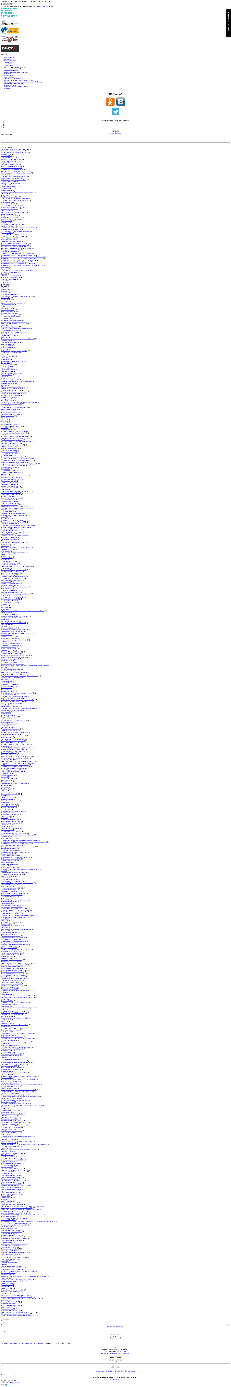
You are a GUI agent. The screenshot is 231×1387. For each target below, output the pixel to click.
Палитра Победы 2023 (8, 1019)
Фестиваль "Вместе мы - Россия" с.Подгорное (15, 616)
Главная (39, 6)
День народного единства (9, 313)
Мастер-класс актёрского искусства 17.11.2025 (15, 1295)
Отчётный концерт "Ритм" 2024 (10, 1127)
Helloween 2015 (5, 469)
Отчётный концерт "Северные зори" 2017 (14, 597)
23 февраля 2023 (6, 992)
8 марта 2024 (5, 1108)
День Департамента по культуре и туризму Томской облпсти (19, 676)
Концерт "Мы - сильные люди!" (10, 1194)
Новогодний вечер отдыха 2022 (10, 250)
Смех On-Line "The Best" (8, 446)
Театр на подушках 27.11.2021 (10, 954)
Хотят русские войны (7, 416)
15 (112, 1371)
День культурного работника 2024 (11, 1114)
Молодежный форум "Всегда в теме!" (12, 445)
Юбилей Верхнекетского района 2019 (12, 821)
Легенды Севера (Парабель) (9, 448)
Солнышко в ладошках (8, 501)
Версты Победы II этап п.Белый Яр (12, 966)
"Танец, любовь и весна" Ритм (10, 414)
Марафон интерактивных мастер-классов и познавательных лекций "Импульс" (25, 1276)
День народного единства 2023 (10, 1069)
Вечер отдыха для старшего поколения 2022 (14, 246)
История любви (5, 298)
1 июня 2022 (4, 193)
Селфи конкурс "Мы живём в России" (12, 881)
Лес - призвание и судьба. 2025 (10, 1249)
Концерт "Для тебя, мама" (9, 836)
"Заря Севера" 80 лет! (7, 1256)
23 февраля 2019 (6, 773)
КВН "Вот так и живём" (8, 510)
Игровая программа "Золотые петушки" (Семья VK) (17, 460)
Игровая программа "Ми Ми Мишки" (12, 811)
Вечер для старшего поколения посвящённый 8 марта (17, 339)
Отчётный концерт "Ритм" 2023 (10, 1014)
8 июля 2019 (4, 818)
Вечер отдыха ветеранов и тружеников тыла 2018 (16, 701)
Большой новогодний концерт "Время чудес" (15, 245)
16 (113, 1371)
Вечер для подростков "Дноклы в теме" (13, 224)
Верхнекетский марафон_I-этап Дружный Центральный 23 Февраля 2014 (23, 257)
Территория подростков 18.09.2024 (11, 1182)
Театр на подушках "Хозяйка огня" (11, 960)
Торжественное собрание (8, 804)
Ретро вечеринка (6, 489)
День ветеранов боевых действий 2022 (13, 207)
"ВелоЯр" (4, 718)
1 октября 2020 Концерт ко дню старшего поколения (17, 883)
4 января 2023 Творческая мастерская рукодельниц (16, 253)
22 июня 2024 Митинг (8, 1156)
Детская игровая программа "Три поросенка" (15, 431)
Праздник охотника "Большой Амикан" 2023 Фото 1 (17, 996)
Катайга (3, 282)
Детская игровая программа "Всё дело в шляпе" (15, 744)
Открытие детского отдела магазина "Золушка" (15, 910)
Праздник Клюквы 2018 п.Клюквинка (12, 739)
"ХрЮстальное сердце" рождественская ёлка (15, 765)
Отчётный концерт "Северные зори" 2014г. (14, 351)
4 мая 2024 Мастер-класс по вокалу (11, 1131)
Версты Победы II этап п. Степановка (12, 972)
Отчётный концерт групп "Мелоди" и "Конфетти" (16, 1038)
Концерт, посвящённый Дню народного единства (16, 1279)
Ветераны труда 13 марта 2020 (10, 867)
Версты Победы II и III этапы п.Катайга (13, 973)
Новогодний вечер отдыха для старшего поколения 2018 (18, 761)
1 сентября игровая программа (10, 643)
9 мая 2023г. (4, 1021)
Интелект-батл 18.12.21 (8, 958)
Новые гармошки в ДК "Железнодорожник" (14, 872)
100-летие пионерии (7, 188)
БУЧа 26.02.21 (5, 898)
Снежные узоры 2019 (7, 775)
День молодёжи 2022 (7, 202)
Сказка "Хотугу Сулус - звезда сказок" (12, 236)
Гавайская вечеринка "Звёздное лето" (12, 631)
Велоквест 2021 (5, 931)
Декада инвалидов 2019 (8, 838)
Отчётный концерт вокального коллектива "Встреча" (17, 508)
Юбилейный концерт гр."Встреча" (11, 580)
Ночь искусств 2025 (7, 1283)
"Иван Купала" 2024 (7, 1167)
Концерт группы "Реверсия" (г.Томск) (12, 1268)
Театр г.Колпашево (6, 782)
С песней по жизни (7, 824)
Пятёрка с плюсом (6, 1107)
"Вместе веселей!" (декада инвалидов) (12, 664)
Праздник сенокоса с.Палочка (10, 734)
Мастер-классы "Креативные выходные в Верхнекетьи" (18, 1061)
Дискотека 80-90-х (6, 375)
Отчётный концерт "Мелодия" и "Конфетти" (14, 200)
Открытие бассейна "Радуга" (10, 330)
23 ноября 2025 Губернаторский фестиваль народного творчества (21, 1298)
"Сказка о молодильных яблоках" (11, 571)
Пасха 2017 (4, 595)
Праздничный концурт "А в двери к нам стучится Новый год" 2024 (22, 1206)
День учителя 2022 (6, 221)
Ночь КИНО (5, 641)
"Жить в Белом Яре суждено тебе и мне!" (13, 532)
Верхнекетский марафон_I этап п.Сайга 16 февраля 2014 (18, 260)
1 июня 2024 (4, 1148)
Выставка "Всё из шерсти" (9, 901)
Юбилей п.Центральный (8, 537)
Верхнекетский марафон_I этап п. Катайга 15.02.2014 (17, 255)
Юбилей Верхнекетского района (11, 1163)
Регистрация (50, 6)
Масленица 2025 (6, 1226)
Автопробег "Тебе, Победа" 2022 (11, 183)
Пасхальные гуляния (7, 511)
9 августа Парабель (7, 366)
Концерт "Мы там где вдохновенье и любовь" (15, 908)
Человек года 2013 (6, 344)
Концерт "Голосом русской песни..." (12, 1081)
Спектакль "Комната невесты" (10, 342)
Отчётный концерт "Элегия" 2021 (11, 925)
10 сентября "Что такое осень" (10, 645)
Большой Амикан (6, 688)
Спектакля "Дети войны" (8, 1247)
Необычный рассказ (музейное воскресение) (14, 476)
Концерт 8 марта (6, 340)
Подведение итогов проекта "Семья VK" (13, 506)
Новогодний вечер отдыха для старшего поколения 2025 (18, 1315)
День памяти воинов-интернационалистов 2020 (15, 857)
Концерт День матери (7, 886)
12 (106, 1371)
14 (110, 1371)
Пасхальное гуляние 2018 (9, 694)
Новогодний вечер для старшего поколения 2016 (16, 566)
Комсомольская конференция (10, 315)
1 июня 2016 (4, 517)
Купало (3, 725)
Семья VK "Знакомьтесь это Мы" (11, 472)
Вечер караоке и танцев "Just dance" (12, 1067)
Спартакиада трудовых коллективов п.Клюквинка (16, 296)
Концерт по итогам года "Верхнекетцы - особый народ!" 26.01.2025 (22, 1214)
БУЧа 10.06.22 (5, 195)
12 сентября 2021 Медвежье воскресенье (13, 941)
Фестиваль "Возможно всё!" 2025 (11, 1235)
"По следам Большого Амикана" (11, 831)
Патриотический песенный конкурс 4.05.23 (14, 1018)
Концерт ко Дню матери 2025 (10, 1302)
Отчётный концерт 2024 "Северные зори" (14, 1126)
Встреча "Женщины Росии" (9, 1086)
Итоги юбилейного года (8, 575)
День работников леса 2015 (9, 452)
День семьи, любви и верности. (10, 936)
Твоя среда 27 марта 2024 (8, 1115)
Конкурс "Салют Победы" (9, 181)
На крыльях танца (6, 299)
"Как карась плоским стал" (9, 946)
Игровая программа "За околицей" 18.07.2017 (15, 629)
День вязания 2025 (6, 1286)
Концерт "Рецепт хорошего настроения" (13, 576)
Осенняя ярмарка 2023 (8, 1052)
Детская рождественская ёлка (10, 395)
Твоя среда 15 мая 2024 (8, 1139)
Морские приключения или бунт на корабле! (14, 732)
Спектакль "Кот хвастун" (8, 889)
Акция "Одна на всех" (8, 411)
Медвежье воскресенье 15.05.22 (10, 186)
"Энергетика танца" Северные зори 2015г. (14, 407)
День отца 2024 (5, 1196)
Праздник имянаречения (8, 523)
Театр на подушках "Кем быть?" (11, 157)
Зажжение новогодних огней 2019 (11, 845)
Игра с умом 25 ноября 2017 (9, 662)
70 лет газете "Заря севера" (9, 450)
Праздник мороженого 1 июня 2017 (12, 618)
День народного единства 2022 (10, 229)
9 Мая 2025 (4, 1261)
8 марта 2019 (5, 777)
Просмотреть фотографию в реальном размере (115, 1353)
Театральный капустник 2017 (10, 599)
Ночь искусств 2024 (7, 1197)
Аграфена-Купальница (8, 724)
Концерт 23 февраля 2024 (8, 1102)
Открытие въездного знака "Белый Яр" (13, 522)
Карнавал (4, 269)
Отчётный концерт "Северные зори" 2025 (14, 1244)
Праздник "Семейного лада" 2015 (11, 443)
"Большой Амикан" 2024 (8, 1110)
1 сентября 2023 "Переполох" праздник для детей (16, 1047)
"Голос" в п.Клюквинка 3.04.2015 (11, 404)
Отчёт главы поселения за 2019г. (11, 859)
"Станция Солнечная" (7, 534)
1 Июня (3, 306)
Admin (124, 1351)
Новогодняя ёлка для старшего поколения (14, 322)
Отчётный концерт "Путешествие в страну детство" (17, 693)
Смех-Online (4, 325)
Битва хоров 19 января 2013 (9, 279)
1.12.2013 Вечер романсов (9, 316)
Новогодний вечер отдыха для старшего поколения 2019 (18, 847)
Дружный (4, 289)
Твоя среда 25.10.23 (7, 1057)
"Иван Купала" (5, 1043)
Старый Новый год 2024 (8, 1093)
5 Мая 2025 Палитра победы (9, 1254)
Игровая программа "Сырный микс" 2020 (14, 852)
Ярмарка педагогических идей (10, 1305)
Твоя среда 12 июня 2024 (8, 1151)
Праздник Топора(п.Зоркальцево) (11, 373)
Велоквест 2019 (5, 809)
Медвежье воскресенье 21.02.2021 (11, 895)
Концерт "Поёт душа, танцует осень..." (13, 741)
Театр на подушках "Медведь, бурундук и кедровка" (17, 192)
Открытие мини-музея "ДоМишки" (12, 1049)
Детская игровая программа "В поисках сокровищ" (16, 441)
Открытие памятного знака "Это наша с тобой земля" (17, 270)
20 (121, 1371)
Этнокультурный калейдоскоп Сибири (13, 361)
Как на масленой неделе (8, 496)
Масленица (4, 337)
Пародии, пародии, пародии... (10, 482)
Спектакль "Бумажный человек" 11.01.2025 (14, 1213)
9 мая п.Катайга (6, 423)
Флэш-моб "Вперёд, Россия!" (10, 164)
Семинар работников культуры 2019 (12, 771)
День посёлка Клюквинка (9, 638)
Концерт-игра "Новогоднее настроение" (13, 570)
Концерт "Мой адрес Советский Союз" (13, 657)
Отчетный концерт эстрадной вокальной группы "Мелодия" (19, 708)
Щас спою (4, 385)
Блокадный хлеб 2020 (7, 854)
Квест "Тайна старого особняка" (11, 234)
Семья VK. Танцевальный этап (10, 493)
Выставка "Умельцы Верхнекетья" (11, 272)
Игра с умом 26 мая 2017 (8, 614)
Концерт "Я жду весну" (8, 334)
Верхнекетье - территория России (11, 320)
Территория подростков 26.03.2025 (11, 1232)
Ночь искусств (5, 554)
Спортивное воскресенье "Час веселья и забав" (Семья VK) (19, 464)
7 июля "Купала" (6, 210)
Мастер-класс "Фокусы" (8, 987)
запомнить (6, 1325)
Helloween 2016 (5, 551)
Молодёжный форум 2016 (9, 539)
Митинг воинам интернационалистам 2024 (14, 1100)
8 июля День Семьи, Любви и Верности (13, 212)
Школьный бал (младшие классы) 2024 (13, 1120)
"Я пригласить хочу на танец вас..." (12, 352)
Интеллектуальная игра (8, 549)
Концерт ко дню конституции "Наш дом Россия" (16, 756)
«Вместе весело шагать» (8, 470)
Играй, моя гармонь (7, 455)
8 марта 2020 (5, 866)
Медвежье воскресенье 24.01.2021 (11, 891)
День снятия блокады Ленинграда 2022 (13, 151)
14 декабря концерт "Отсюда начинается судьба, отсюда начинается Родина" (24, 842)
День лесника (5, 378)
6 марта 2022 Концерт (7, 161)
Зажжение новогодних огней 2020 (11, 888)
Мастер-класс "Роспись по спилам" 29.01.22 (14, 149)
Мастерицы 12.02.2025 (8, 1220)
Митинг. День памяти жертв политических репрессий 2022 (19, 227)
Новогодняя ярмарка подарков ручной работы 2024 (16, 1208)
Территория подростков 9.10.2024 (11, 1192)
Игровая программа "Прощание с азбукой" (14, 1238)
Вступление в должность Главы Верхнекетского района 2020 (20, 869)
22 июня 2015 (5, 434)
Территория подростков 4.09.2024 (11, 1175)
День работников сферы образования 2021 (14, 944)
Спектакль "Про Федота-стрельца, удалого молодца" (17, 748)
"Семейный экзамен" (7, 499)
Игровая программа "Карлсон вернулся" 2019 (15, 766)
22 (125, 1371)
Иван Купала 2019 (6, 816)
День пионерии (5, 609)
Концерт (3, 274)
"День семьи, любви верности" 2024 (12, 1168)
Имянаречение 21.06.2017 (9, 628)
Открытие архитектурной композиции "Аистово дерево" (18, 525)
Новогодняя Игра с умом (8, 564)
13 (108, 1371)
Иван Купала (5, 1307)
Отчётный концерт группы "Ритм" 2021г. (13, 917)
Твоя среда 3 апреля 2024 (8, 1117)
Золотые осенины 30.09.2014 (10, 380)
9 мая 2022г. (4, 185)
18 (118, 1371)
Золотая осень (5, 546)
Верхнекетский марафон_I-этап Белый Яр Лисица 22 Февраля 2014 (21, 258)
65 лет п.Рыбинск (6, 635)
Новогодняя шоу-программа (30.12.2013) (13, 323)
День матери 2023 (6, 1078)
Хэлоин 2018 (5, 746)
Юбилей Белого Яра (7, 934)
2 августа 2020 (5, 878)
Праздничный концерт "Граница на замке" (14, 710)
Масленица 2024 (6, 1112)
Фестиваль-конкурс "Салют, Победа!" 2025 (14, 1225)
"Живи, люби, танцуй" (8, 600)
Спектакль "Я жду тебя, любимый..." (12, 457)
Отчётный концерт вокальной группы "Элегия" (15, 594)
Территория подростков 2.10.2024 (11, 1189)
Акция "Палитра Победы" (9, 409)
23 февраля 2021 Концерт (8, 896)
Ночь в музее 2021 (6, 924)
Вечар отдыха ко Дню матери (10, 477)
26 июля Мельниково (7, 364)
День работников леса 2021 (9, 943)
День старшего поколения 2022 (10, 219)
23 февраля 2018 (6, 683)
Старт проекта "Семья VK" (9, 453)
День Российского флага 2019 (10, 819)
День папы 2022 (6, 222)
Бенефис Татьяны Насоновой (10, 583)
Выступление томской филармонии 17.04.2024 (15, 1122)
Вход (44, 6)
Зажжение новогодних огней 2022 (11, 241)
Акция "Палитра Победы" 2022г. (11, 178)
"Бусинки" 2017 (6, 626)
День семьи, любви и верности (10, 729)
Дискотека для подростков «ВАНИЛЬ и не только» (16, 633)
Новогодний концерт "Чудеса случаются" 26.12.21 (16, 963)
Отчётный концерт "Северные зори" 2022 (14, 176)
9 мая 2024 (4, 1138)
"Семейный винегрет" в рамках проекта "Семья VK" (17, 491)
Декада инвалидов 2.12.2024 (9, 1203)
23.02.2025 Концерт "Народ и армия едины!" (14, 1223)
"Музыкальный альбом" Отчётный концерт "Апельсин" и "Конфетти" (22, 611)
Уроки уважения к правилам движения (13, 736)
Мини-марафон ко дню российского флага (14, 640)
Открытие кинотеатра (7, 561)
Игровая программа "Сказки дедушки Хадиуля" (15, 843)
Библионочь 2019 (6, 785)
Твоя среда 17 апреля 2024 (9, 1124)
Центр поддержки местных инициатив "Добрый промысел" (19, 1096)
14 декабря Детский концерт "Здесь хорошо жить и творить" (19, 840)
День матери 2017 (6, 660)
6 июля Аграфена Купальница (10, 209)
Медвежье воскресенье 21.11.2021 (11, 953)
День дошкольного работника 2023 (11, 1054)
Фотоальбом (11, 1343)
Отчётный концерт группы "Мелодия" (13, 515)
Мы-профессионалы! (7, 830)
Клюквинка (4, 284)
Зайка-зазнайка (5, 568)
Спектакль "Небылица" (8, 1233)
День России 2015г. (7, 429)
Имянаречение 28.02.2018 (9, 686)
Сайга (3, 287)
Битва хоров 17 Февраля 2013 (10, 277)
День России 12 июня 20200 (9, 197)
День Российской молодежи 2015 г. (11, 440)
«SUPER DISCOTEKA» (8, 335)
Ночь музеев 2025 (6, 1264)
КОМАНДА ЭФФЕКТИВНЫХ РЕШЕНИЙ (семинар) (17, 458)
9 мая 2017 (4, 604)
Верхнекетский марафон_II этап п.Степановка (15, 262)
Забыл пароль (111, 1326)
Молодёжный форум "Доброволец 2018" (13, 720)
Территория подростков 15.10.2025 (11, 1259)
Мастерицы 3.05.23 (7, 1016)
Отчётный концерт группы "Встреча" (12, 1028)
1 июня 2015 (4, 428)
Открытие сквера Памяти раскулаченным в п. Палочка (18, 1033)
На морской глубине (7, 347)
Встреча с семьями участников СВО (12, 1160)
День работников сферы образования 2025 (14, 1252)
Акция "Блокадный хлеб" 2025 (10, 1216)
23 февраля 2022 (6, 156)
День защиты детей (7, 799)
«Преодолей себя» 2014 (8, 356)
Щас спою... (4, 474)
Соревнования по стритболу (9, 505)
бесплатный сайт (11, 1382)
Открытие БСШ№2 (7, 346)
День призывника (6, 556)
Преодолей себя (6, 712)
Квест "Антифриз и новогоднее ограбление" (14, 243)
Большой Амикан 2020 (8, 864)
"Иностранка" (5, 399)
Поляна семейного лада (8, 310)
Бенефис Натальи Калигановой (10, 823)
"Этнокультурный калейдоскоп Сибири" (13, 433)
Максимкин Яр (5, 376)
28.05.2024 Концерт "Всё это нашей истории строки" (17, 1141)
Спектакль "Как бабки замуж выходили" (13, 542)
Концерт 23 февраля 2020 (8, 860)
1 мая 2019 (4, 790)
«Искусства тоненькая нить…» (10, 390)
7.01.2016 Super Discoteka (8, 484)
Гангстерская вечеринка (8, 647)
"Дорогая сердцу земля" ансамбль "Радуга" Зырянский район (20, 402)
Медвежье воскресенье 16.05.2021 (11, 922)
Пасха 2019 (4, 787)
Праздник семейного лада (9, 727)
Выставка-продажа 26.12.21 (9, 961)
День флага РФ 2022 (7, 214)
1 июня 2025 (4, 1278)
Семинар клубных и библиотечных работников (15, 328)
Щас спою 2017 (5, 667)
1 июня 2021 (4, 927)
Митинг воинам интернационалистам (12, 768)
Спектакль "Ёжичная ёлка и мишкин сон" (14, 965)
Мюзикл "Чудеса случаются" (9, 770)
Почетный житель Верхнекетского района (14, 1170)
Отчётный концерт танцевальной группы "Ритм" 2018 (17, 700)
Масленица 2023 (6, 994)
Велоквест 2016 (5, 518)
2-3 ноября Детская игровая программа (13, 553)
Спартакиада (5, 267)
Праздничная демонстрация (9, 659)
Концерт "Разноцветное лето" (10, 801)
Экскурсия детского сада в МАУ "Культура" (14, 1103)
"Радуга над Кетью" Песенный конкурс (13, 513)
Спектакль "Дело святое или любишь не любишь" (16, 381)
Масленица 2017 (6, 582)
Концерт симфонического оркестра (11, 932)
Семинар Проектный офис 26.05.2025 (12, 1269)
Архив (112, 133)
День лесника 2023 (6, 1050)
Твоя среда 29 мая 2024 (8, 1143)
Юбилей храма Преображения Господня (13, 742)
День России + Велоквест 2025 (10, 1281)
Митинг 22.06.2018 (7, 715)
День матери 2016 (6, 558)
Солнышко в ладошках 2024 (9, 1119)
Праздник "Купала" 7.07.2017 (10, 621)
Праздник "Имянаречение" (9, 717)
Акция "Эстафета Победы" (9, 412)
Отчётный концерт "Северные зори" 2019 (14, 783)
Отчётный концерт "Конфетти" (10, 1158)
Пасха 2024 (4, 1134)
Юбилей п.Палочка (7, 541)
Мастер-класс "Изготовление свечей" (12, 985)
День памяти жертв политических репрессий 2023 (16, 1062)
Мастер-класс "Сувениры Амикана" (12, 1098)
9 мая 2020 (4, 871)
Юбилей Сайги (5, 368)
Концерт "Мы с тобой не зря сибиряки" (13, 698)
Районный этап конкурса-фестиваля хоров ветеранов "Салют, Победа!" (23, 1105)
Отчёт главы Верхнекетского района (12, 1237)
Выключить (27, 1)
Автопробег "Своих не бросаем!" (11, 159)
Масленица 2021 (6, 903)
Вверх (3, 1384)
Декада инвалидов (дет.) (8, 481)
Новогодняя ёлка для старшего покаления (14, 392)
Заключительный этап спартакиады (12, 520)
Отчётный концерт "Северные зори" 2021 (14, 912)
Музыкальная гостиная (8, 684)
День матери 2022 (6, 233)
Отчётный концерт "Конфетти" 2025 (12, 1290)
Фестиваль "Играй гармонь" (9, 730)
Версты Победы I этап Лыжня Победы (13, 968)
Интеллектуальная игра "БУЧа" (10, 706)
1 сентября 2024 (6, 1173)
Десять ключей (5, 154)
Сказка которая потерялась (9, 251)
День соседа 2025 (6, 1274)
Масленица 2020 (6, 862)
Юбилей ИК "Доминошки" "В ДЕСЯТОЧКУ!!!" (16, 547)
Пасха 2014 (4, 349)
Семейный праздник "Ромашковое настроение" (15, 535)
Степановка (4, 292)
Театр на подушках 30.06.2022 (10, 205)
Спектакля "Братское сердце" (10, 1262)
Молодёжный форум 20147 (9, 369)
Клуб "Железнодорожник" (9, 294)
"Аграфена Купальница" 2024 (10, 1165)
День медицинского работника (10, 1030)
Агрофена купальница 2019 (9, 814)
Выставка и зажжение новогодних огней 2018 (15, 758)
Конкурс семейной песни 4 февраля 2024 (13, 1095)
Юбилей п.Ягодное (7, 1155)
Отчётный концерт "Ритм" (9, 1245)
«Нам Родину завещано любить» (11, 426)
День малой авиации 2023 (9, 989)
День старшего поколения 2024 (10, 1187)
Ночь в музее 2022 (6, 190)
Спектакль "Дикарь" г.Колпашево (11, 905)
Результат (118, 133)
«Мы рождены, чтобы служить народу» (13, 387)
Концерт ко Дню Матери (8, 753)
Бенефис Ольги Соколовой (9, 671)
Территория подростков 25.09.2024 (11, 1184)
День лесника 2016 (6, 544)
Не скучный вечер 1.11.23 (9, 1066)
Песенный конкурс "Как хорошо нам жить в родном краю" (19, 915)
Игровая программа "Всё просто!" (11, 1011)
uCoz (19, 1382)
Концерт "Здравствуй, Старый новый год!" (14, 978)
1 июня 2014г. (5, 357)
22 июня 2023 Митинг (8, 1031)
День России (5, 359)
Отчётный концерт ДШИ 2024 (10, 1146)
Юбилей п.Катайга (6, 737)
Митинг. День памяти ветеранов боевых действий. (16, 1297)
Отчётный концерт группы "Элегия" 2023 (14, 1073)
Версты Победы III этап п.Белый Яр (12, 975)
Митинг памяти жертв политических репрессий (15, 655)
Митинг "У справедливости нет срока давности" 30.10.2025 (19, 1271)
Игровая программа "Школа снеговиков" (13, 1211)
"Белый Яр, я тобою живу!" (9, 530)
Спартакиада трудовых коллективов (12, 1153)
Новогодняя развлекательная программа (13, 393)
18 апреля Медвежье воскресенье (11, 913)
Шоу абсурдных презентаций (10, 1291)
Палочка (3, 281)
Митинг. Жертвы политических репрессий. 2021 (16, 949)
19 (120, 1371)
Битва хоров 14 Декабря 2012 (10, 275)
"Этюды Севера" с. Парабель (10, 636)
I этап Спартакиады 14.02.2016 (10, 488)
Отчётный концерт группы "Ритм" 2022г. (13, 180)
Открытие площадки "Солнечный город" (13, 833)
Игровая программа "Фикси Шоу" (11, 874)
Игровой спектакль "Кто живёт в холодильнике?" (16, 1091)
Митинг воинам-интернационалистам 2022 (14, 152)
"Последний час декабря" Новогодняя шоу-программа (17, 763)
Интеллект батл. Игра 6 (8, 226)
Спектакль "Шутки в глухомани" (11, 1230)
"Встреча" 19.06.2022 (7, 204)
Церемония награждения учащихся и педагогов (15, 1042)
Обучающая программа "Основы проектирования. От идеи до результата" (23, 1144)
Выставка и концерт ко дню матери (12, 479)
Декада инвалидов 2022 (8, 239)
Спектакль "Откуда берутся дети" (11, 980)
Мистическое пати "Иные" (9, 1059)
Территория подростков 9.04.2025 (11, 1240)
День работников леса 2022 (9, 216)
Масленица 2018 (6, 681)
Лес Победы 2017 (6, 607)
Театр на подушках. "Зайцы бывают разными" (15, 231)
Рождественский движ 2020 (9, 848)
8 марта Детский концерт (8, 585)
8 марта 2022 (5, 162)
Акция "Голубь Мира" (8, 876)
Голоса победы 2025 (7, 1242)
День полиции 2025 (7, 1285)
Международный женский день (10, 494)
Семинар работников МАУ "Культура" (13, 674)
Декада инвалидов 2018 (8, 754)
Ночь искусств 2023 (7, 1071)
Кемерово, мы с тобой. (8, 691)
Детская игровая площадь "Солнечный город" (15, 527)
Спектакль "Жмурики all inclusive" (11, 652)
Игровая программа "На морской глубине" (14, 587)
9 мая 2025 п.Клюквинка (8, 1250)
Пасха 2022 (4, 174)
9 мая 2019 (4, 792)
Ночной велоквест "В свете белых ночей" (14, 438)
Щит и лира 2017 (6, 679)
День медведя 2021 (6, 956)
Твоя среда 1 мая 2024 (7, 1129)
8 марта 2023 (5, 999)
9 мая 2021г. (4, 920)
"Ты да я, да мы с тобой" (8, 948)
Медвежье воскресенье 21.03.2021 (11, 907)
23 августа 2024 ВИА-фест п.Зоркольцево (14, 1172)
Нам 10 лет (4, 301)
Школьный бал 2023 (7, 1001)
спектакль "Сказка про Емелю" (10, 828)
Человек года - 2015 (7, 400)
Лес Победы (4, 421)
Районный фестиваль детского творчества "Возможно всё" (19, 1149)
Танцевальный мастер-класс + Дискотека (13, 1064)
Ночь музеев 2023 (6, 1023)
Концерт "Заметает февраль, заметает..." (13, 893)
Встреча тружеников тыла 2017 (10, 602)
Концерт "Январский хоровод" (10, 573)
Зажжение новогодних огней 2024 (11, 1204)
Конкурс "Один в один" (8, 238)
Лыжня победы (5, 417)
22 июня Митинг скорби (8, 806)
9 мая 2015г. (4, 419)
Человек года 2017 (6, 588)
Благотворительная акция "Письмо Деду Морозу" (16, 248)
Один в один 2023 (6, 1074)
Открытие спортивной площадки (11, 879)
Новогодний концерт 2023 (9, 1088)
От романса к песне (7, 304)
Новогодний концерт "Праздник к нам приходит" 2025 (18, 1312)
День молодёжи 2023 (7, 1035)
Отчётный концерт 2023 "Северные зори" (14, 1013)
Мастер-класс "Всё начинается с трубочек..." (14, 171)
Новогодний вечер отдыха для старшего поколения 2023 (18, 1090)
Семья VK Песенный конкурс (10, 486)
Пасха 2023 (4, 1009)
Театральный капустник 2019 (10, 794)
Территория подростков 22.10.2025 (11, 1266)
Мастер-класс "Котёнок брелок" (10, 982)
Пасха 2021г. (5, 919)
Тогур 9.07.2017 (6, 624)
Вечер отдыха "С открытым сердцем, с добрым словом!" (18, 1079)
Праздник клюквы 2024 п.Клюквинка (12, 1180)
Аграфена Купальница (8, 1303)
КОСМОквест (5, 1006)
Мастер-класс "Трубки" (8, 1083)
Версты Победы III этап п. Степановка (13, 977)
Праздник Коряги (6, 308)
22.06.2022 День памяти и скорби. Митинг (14, 198)
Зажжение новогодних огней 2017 (11, 669)
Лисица (3, 291)
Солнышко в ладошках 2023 (9, 1004)
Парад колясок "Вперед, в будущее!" (12, 529)
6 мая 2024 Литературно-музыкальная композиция (16, 1136)
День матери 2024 (6, 1199)
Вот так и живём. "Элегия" (9, 424)
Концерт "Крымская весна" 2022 (11, 166)
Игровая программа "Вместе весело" (12, 578)
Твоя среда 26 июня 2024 (8, 1161)
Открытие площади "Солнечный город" (13, 751)
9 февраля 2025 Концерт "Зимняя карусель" (14, 1218)
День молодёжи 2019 (7, 813)
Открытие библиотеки (8, 1273)
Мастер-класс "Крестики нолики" (11, 168)
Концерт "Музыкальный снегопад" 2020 (13, 855)
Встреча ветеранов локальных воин (12, 332)
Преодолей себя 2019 (7, 797)
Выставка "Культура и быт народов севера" (14, 900)
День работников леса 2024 (9, 1179)
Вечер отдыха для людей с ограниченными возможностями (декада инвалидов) (25, 665)
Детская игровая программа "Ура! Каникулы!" (15, 436)
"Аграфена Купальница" (8, 1040)
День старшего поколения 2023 (10, 1055)
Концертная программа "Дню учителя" (13, 462)
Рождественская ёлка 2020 (9, 850)
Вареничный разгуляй (7, 807)
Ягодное (3, 286)
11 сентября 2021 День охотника (11, 939)
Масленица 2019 (6, 780)
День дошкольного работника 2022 (11, 217)
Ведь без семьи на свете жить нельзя (12, 303)
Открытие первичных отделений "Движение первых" (17, 1008)
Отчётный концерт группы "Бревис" (12, 1037)
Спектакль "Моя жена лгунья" (10, 592)
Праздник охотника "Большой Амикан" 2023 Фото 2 (17, 997)
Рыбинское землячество (8, 311)
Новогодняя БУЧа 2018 (8, 759)
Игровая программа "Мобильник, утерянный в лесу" (17, 835)
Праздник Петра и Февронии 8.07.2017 (13, 623)
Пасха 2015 (4, 405)
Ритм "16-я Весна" (6, 789)
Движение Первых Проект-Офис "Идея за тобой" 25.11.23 (19, 1076)
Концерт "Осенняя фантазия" (10, 653)
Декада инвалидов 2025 (8, 1309)
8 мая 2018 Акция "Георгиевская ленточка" (14, 703)
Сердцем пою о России (8, 397)
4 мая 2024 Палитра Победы (9, 1132)
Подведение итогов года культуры (11, 388)
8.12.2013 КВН (5, 318)
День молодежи (5, 1300)
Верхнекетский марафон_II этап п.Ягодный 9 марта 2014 (18, 263)
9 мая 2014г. (4, 354)
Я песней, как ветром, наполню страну (13, 749)
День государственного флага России (12, 937)
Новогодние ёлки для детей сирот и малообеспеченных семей (20, 1209)
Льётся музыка (5, 795)
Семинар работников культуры (10, 498)
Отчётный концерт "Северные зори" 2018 (14, 696)
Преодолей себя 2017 (7, 612)
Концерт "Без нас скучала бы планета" (13, 677)
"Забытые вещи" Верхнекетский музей (13, 465)
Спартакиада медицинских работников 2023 (14, 1025)
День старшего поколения (9, 648)
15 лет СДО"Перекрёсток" (9, 503)
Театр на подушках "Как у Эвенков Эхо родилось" (16, 173)
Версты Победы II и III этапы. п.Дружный (14, 970)
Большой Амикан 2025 (8, 1228)
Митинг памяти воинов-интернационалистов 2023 (16, 990)
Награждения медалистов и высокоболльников (15, 1314)
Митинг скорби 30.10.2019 (9, 826)
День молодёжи (5, 722)
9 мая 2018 (4, 705)
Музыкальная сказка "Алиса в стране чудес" (14, 1002)
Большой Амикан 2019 (8, 778)
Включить (34, 1)
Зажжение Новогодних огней (10, 563)
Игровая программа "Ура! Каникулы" (12, 169)
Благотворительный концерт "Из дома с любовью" (16, 1185)
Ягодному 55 (5, 363)
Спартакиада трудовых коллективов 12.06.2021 (15, 929)
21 (123, 1371)
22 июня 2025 (5, 1293)
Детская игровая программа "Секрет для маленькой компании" (20, 1084)
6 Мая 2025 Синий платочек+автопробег (13, 1257)
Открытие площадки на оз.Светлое (11, 884)
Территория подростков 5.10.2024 (11, 1191)
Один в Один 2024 (6, 1201)
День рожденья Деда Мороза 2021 (11, 951)
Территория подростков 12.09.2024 (11, 1177)
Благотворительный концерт (9, 327)
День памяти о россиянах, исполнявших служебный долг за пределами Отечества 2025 (28, 1221)
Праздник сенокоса (7, 371)
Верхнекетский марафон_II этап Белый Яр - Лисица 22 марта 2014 (21, 265)
